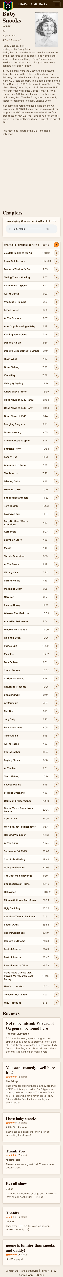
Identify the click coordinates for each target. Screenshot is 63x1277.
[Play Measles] (56, 654)
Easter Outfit (11, 924)
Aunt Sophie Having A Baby (19, 326)
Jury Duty (9, 719)
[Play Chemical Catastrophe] (56, 440)
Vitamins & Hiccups (15, 301)
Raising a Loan (12, 637)
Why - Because (12, 1002)
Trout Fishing (11, 776)
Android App (26, 1275)
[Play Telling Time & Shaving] (56, 277)
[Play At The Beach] (56, 564)
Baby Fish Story (13, 539)
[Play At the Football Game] (56, 621)
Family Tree (10, 456)
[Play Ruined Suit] (56, 646)
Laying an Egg (12, 514)
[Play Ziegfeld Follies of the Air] (56, 253)
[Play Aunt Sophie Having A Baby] (56, 326)
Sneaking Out (11, 694)
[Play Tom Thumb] (56, 506)
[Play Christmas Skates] (56, 678)
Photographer (12, 751)
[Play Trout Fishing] (56, 776)
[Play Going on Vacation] (56, 867)
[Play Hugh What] (56, 359)
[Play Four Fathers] (56, 662)
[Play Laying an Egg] (56, 514)
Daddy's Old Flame (14, 940)
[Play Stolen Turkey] (56, 670)
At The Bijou (11, 843)
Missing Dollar (12, 481)
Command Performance (17, 800)
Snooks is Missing (14, 859)
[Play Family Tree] (56, 457)
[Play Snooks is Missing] (56, 859)
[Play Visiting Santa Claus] (56, 334)
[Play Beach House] (56, 310)
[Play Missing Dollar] (56, 481)
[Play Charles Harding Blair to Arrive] (56, 244)
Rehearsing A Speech (16, 285)
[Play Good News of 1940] (56, 416)
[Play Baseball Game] (56, 784)
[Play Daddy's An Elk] (56, 342)
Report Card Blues (14, 932)
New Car (9, 596)
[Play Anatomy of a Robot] (56, 465)
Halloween (10, 892)
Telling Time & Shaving (17, 277)
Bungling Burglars (14, 424)
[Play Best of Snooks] (56, 949)
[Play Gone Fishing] (56, 367)
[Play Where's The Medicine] (56, 613)
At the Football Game (16, 621)
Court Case (10, 818)
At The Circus (11, 293)
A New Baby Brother (15, 391)
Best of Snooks (12, 949)
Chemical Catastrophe (17, 440)
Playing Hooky (12, 605)
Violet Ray (9, 375)
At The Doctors (12, 318)
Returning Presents (15, 686)
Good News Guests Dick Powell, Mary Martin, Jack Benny (18, 976)
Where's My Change (15, 629)
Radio (14, 35)
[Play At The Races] (56, 743)
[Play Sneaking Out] (56, 695)
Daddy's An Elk (12, 342)
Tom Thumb (11, 505)
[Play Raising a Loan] (56, 637)
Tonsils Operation (14, 556)
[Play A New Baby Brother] (56, 391)
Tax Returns (11, 473)
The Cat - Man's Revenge (18, 875)
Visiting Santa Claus (15, 334)
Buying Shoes (12, 760)
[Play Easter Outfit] (56, 924)
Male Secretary (12, 432)
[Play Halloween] (56, 892)
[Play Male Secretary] (56, 432)
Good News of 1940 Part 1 (18, 407)
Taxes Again (11, 735)
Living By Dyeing (13, 383)
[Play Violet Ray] (56, 375)
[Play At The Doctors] (56, 318)
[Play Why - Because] (56, 1002)
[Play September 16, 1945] (56, 851)
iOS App (39, 1275)
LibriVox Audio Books (32, 4)
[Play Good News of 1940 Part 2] (56, 399)
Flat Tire (8, 711)
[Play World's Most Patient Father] (56, 826)
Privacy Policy (48, 1270)
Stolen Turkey (12, 670)
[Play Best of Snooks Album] (56, 965)
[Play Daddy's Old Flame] (56, 941)
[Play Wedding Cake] (56, 489)
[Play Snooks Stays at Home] (56, 884)
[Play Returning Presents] (56, 686)
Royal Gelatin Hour (14, 261)
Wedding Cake (12, 489)
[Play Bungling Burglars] (56, 424)
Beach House (11, 310)
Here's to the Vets (14, 986)
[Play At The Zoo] (56, 768)
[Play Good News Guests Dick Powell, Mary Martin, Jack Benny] (56, 976)
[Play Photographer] (56, 752)
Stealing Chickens (14, 792)
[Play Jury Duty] (56, 719)
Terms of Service (29, 1270)
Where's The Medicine (16, 613)
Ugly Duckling (12, 908)
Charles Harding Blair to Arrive (21, 244)
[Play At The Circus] (56, 293)
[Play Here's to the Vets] (56, 986)
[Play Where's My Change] (56, 629)
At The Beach (11, 564)
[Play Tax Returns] (56, 473)
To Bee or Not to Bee (15, 994)
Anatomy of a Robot (15, 465)
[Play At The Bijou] (56, 843)
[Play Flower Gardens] (56, 727)
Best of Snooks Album (16, 965)
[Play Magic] (56, 548)
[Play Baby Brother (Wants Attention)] (56, 523)
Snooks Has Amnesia (16, 497)
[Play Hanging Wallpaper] (56, 835)
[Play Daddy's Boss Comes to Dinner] (56, 351)
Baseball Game (12, 784)
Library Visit (11, 572)
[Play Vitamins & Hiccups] (56, 302)
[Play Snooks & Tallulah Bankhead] (56, 916)
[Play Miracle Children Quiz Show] (56, 900)
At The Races (11, 743)
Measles (9, 654)
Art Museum (11, 703)
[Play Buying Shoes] (56, 760)
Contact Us (12, 1270)
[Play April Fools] (56, 531)
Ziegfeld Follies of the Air (18, 252)
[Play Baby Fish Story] (56, 540)
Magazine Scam (13, 588)
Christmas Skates (14, 678)
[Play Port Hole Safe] (56, 580)
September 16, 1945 (15, 851)
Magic (7, 548)
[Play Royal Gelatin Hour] (56, 261)
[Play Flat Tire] (56, 711)
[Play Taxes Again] (56, 735)
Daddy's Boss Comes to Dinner (21, 350)
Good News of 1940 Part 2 (19, 399)
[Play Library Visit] (56, 572)
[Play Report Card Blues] (56, 932)
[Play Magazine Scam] (56, 588)
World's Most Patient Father (20, 826)
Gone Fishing (11, 367)
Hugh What (10, 359)
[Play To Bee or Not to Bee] (56, 994)
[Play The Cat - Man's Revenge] (56, 875)
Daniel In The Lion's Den (17, 269)
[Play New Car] (56, 597)
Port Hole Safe (12, 580)
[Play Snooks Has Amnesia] (56, 497)
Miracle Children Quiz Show (20, 900)
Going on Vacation (14, 867)
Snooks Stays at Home (17, 883)
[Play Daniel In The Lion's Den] (56, 269)
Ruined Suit (10, 645)
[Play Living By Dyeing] (56, 383)
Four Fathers (11, 662)
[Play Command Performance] (56, 801)
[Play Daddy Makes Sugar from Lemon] (56, 809)
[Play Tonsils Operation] (56, 556)
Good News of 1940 (15, 416)
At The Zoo (10, 768)
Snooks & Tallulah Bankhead (20, 916)
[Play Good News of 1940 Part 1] (56, 408)
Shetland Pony (12, 448)
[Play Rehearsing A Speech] (56, 285)
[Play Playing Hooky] (56, 605)
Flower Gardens (13, 727)
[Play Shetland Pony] (56, 448)
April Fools (10, 531)
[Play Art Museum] (56, 703)
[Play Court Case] (56, 818)
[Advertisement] (31, 173)
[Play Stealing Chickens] (56, 792)
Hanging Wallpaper (15, 834)
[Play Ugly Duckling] (56, 908)
